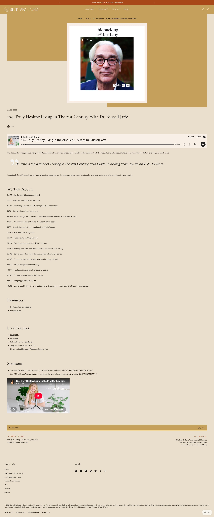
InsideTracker (25, 374)
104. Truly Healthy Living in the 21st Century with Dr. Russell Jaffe (114, 18)
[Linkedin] (105, 470)
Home (80, 18)
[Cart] (208, 9)
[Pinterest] (95, 470)
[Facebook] (80, 470)
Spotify (21, 349)
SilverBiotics (48, 370)
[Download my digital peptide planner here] (107, 2)
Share (12, 126)
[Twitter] (85, 470)
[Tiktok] (100, 470)
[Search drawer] (203, 9)
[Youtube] (90, 470)
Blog (87, 18)
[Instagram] (75, 470)
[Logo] (21, 9)
